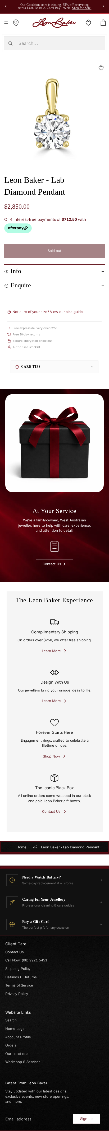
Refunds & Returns (21, 977)
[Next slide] (103, 6)
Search (11, 1020)
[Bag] (103, 22)
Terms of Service (19, 985)
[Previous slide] (6, 6)
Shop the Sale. (81, 8)
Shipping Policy (17, 968)
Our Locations (16, 1053)
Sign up (86, 1118)
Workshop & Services (22, 1061)
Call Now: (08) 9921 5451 (26, 960)
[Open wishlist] (88, 22)
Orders (11, 1045)
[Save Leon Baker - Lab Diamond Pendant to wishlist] (101, 67)
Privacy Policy (16, 993)
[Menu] (6, 23)
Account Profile (18, 1037)
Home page (15, 1028)
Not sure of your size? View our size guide (47, 311)
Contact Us (14, 952)
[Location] (16, 22)
